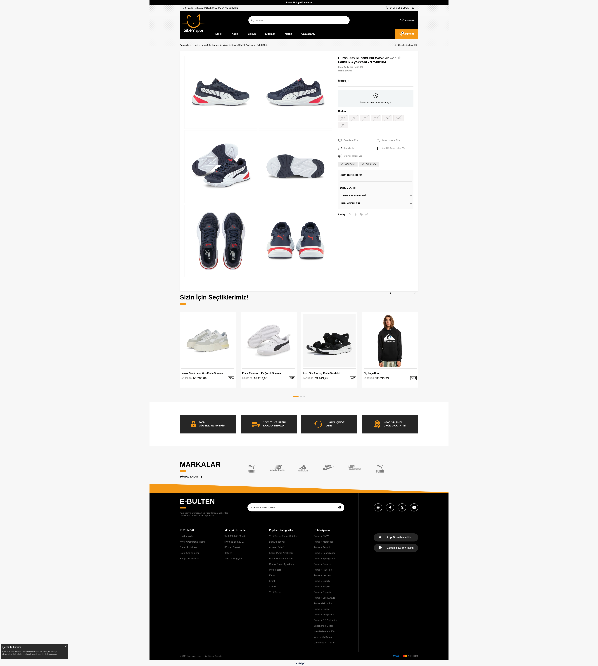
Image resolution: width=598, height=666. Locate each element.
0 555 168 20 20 (235, 541)
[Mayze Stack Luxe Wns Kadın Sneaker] (207, 340)
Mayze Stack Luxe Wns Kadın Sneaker (202, 373)
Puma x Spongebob (324, 558)
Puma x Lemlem (322, 575)
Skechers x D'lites (323, 625)
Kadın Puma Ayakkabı (281, 553)
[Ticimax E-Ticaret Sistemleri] (299, 663)
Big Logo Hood (372, 373)
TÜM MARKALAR (189, 476)
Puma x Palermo (323, 569)
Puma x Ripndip (322, 592)
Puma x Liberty (322, 581)
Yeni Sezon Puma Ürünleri (283, 536)
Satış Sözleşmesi (189, 553)
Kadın (235, 34)
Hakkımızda (186, 536)
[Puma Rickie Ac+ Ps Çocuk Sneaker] (268, 340)
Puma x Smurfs (322, 564)
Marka (288, 34)
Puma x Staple (322, 586)
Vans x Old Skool (323, 637)
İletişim (228, 553)
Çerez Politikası (188, 547)
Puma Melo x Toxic (324, 603)
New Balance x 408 (324, 631)
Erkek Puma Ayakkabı (281, 558)
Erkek (218, 34)
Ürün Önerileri (350, 203)
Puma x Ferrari (322, 547)
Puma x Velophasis (324, 614)
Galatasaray (308, 34)
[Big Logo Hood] (390, 340)
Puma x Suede (322, 609)
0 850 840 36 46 (236, 536)
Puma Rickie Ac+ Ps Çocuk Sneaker (261, 373)
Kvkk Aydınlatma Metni (192, 541)
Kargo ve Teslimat (189, 558)
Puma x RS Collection (325, 620)
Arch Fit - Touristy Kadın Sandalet (321, 373)
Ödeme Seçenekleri (353, 195)
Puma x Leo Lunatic (324, 597)
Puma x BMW (321, 536)
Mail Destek (233, 547)
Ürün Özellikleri (351, 175)
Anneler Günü (276, 547)
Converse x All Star (324, 642)
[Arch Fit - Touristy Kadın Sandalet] (329, 340)
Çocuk (252, 34)
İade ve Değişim (233, 558)
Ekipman (270, 34)
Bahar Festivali (277, 541)
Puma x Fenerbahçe (325, 553)
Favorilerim (410, 20)
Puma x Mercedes (324, 541)
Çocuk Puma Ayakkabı (281, 564)
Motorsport (275, 569)
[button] (296, 396)
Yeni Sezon (275, 592)
